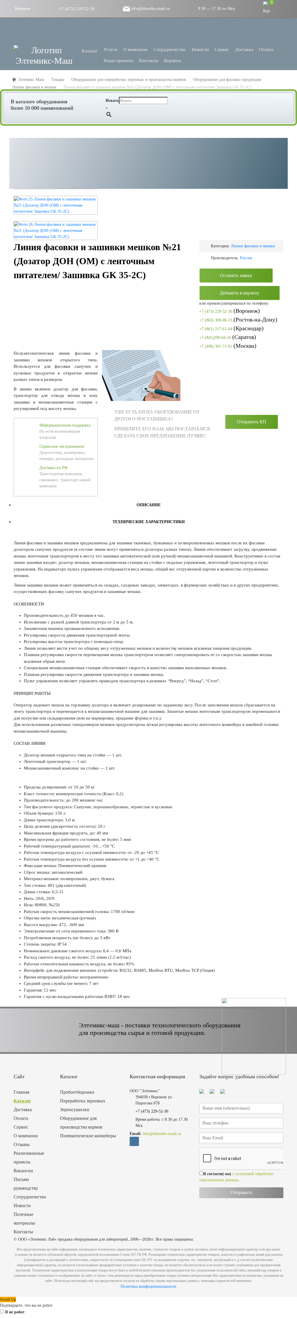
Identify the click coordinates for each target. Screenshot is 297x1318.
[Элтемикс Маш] (44, 55)
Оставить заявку (236, 275)
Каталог (22, 1100)
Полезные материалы (24, 1218)
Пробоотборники (77, 1092)
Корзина (172, 60)
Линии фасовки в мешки (253, 246)
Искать (112, 100)
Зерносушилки (74, 1109)
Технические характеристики (149, 522)
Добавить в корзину (239, 292)
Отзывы (22, 1144)
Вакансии (23, 1170)
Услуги (110, 49)
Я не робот (15, 1312)
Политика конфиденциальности (148, 1286)
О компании (135, 49)
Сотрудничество (169, 49)
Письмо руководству (26, 1184)
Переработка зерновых (82, 1100)
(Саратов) (227, 337)
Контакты (148, 60)
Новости (200, 49)
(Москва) (227, 345)
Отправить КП (251, 421)
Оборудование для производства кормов (81, 1122)
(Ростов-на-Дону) (238, 319)
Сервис (222, 49)
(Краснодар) (231, 328)
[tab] (148, 504)
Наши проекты (118, 60)
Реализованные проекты (29, 1157)
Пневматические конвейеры (88, 1135)
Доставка (244, 49)
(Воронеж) (229, 311)
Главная (21, 1092)
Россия (246, 258)
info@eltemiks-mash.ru (150, 8)
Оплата (266, 49)
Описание (149, 505)
